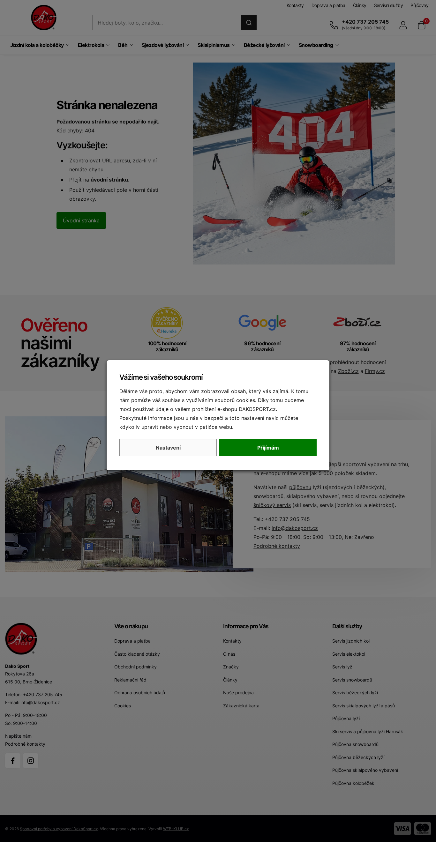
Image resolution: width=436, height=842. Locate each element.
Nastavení (168, 447)
